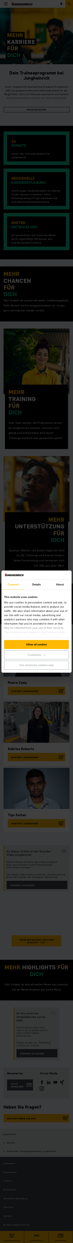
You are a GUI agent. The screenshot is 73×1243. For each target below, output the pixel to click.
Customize (34, 654)
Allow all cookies (36, 644)
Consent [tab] (13, 584)
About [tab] (60, 584)
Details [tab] (36, 584)
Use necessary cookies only (36, 665)
